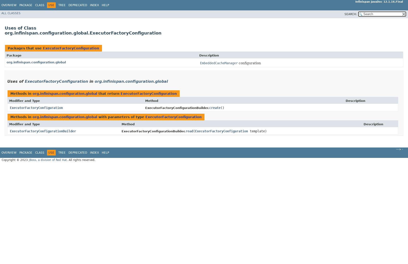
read (189, 131)
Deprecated (77, 5)
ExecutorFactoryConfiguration (71, 48)
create (215, 108)
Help (105, 5)
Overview (9, 5)
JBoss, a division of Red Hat (48, 160)
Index (94, 5)
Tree (62, 5)
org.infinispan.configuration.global (36, 62)
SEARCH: (350, 14)
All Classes (11, 13)
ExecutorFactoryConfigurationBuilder (43, 131)
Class (39, 5)
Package (25, 5)
